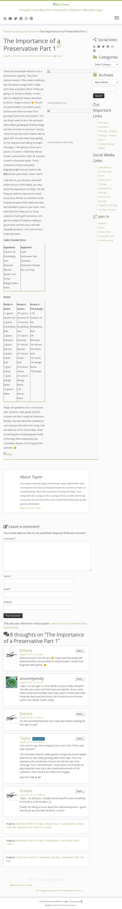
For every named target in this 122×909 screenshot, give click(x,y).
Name (7, 576)
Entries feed (104, 231)
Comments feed (106, 236)
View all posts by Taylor (31, 508)
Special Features (46, 56)
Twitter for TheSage (108, 205)
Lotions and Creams (25, 31)
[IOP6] (71, 85)
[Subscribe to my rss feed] (6, 18)
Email (7, 589)
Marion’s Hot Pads (19, 885)
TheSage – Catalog (108, 131)
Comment (9, 538)
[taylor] (8, 453)
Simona (26, 650)
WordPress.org (106, 240)
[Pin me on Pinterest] (32, 18)
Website (7, 602)
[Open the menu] (116, 18)
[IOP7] (71, 124)
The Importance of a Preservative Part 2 (60, 890)
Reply (80, 650)
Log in (101, 227)
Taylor (59, 56)
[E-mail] (11, 18)
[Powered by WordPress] (81, 901)
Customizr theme (68, 905)
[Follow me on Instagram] (27, 18)
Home (7, 31)
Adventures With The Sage (57, 901)
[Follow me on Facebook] (22, 18)
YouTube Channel (107, 209)
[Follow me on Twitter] (16, 18)
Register (103, 223)
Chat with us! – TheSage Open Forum (105, 171)
